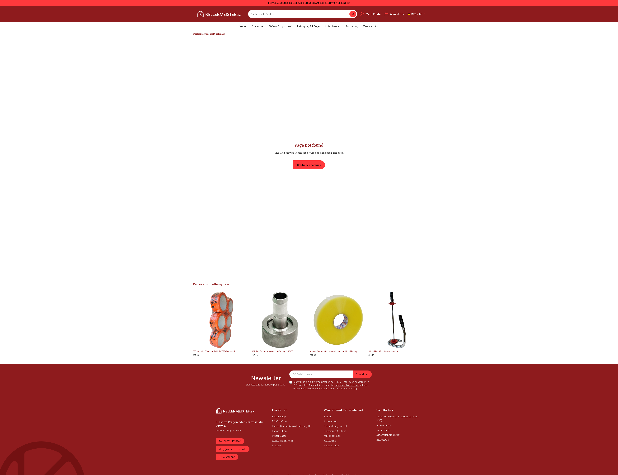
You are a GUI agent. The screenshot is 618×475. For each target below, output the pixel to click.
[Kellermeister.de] (219, 14)
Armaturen (258, 26)
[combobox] (299, 14)
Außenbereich (332, 26)
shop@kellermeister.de (232, 449)
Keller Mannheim (282, 440)
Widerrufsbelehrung (387, 434)
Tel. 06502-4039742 (230, 441)
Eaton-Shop (279, 416)
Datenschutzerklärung (347, 385)
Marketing (352, 26)
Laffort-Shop (279, 430)
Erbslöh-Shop (280, 421)
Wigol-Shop (279, 435)
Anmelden (362, 374)
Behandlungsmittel (280, 26)
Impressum (382, 439)
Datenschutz (383, 430)
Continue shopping (309, 164)
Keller (243, 26)
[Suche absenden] (352, 14)
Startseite (198, 33)
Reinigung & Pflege (308, 26)
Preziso (276, 445)
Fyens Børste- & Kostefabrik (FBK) (292, 426)
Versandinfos (371, 26)
